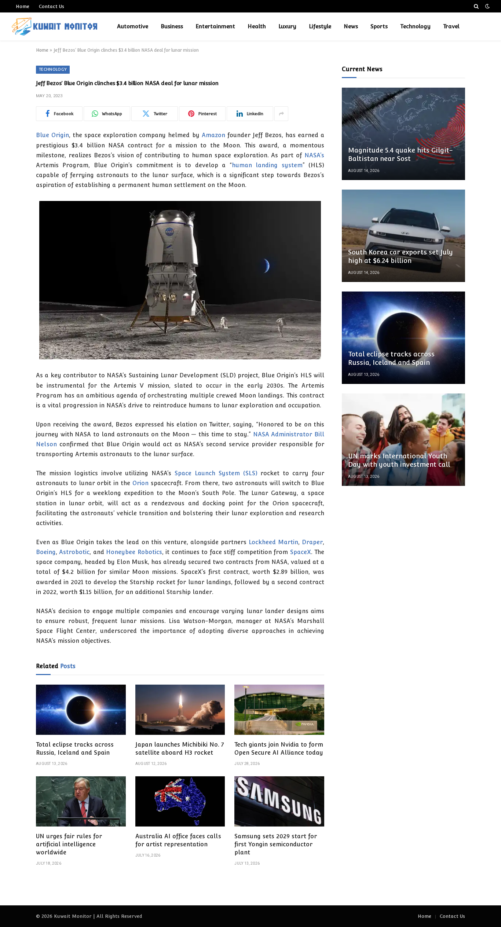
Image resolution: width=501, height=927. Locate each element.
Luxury (287, 26)
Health (257, 26)
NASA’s (314, 155)
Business (172, 26)
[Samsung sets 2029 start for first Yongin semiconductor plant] (279, 801)
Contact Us (51, 6)
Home (22, 6)
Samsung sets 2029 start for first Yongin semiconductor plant (275, 844)
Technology (415, 26)
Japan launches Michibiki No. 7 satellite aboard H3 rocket (179, 748)
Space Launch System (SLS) (216, 473)
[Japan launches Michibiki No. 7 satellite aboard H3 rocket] (180, 710)
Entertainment (215, 26)
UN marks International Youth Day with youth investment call (399, 460)
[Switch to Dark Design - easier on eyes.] (486, 6)
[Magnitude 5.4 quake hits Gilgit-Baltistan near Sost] (403, 134)
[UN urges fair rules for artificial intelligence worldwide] (81, 801)
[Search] (476, 6)
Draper (312, 542)
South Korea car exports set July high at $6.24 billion (400, 256)
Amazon (213, 135)
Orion (140, 483)
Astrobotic (74, 552)
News (351, 26)
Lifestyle (320, 26)
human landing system (267, 165)
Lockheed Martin (273, 542)
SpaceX (300, 552)
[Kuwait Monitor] (54, 26)
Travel (451, 26)
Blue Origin (52, 135)
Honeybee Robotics (134, 552)
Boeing (46, 552)
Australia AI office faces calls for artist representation (178, 840)
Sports (379, 26)
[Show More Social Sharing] (281, 113)
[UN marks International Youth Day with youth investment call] (403, 439)
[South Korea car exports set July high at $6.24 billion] (403, 236)
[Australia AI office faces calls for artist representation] (180, 801)
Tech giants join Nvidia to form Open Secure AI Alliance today (278, 748)
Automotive (132, 26)
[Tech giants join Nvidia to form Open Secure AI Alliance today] (279, 710)
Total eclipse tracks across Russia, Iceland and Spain (75, 748)
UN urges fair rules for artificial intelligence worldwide (69, 844)
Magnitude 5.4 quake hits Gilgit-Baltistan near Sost (400, 154)
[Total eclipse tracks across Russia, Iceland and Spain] (81, 710)
